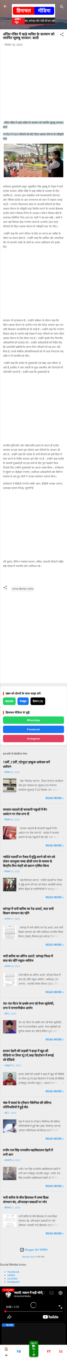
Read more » (55, 798)
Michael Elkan (28, 1257)
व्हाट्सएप (9, 701)
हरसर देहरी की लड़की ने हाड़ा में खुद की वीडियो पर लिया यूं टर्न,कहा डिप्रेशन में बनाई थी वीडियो (28, 1055)
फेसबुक (23, 701)
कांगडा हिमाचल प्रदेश (22, 589)
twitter (11, 1275)
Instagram (33, 738)
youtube (12, 1278)
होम (6, 1352)
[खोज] (62, 7)
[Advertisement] (33, 84)
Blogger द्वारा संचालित (35, 1249)
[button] (62, 35)
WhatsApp (33, 720)
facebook (13, 1272)
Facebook (33, 729)
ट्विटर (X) (38, 701)
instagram (13, 1281)
